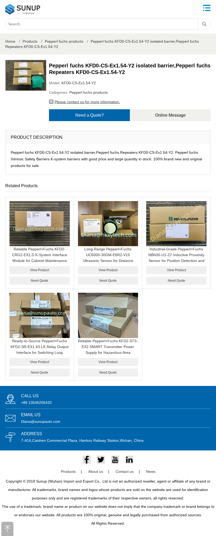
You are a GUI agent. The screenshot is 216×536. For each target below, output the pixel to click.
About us (95, 471)
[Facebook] (86, 460)
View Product (39, 270)
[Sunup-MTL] (22, 9)
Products (30, 41)
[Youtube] (115, 460)
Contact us (125, 471)
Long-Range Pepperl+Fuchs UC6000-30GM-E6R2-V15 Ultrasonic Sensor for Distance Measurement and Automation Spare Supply (108, 260)
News (150, 471)
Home (10, 41)
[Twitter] (100, 460)
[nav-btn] (207, 8)
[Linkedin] (129, 460)
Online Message (170, 115)
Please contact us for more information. (87, 102)
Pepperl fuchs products (64, 41)
